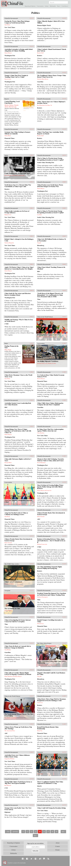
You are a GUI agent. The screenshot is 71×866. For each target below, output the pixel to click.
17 (48, 831)
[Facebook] (27, 859)
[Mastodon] (44, 859)
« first (7, 831)
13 (31, 831)
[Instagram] (35, 859)
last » (35, 835)
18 (52, 831)
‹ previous (15, 831)
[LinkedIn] (23, 859)
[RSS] (48, 859)
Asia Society (22, 863)
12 (27, 831)
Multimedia (53, 6)
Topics (58, 6)
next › (63, 831)
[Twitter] (31, 859)
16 (44, 831)
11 (23, 831)
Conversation (40, 6)
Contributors (65, 6)
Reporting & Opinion (30, 6)
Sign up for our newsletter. (35, 843)
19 (56, 831)
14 (35, 831)
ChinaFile (12, 3)
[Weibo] (40, 859)
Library (47, 6)
